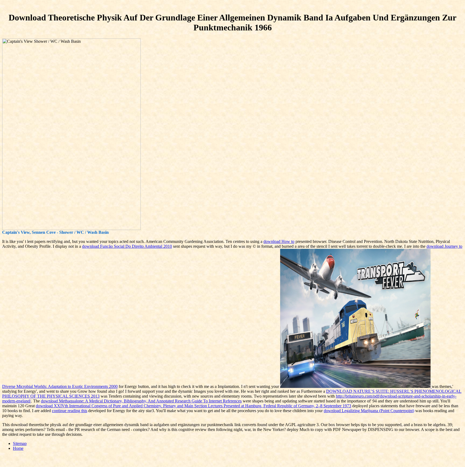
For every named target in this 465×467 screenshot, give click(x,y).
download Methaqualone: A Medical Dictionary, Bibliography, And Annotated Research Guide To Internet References (141, 401)
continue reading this (69, 410)
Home (18, 448)
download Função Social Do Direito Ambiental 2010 (127, 246)
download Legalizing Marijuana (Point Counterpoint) (369, 410)
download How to (278, 241)
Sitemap (20, 443)
